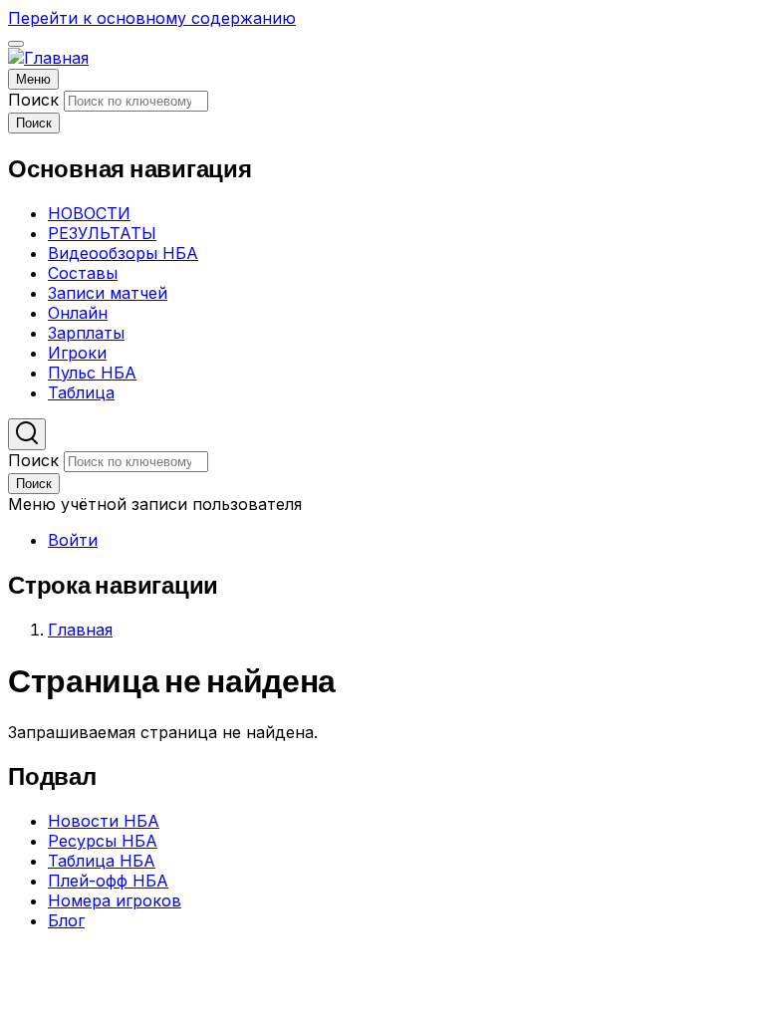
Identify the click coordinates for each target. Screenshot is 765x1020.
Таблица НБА (101, 861)
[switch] (16, 44)
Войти (73, 540)
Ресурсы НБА (102, 841)
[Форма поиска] (27, 434)
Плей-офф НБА (108, 881)
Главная (80, 629)
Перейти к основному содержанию (152, 18)
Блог (66, 920)
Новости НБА (103, 821)
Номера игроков (114, 900)
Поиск (33, 100)
